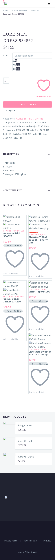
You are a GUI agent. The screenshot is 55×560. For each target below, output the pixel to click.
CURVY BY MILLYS (19, 10)
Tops (44, 235)
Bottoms (7, 231)
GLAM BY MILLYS (36, 12)
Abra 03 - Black (26, 456)
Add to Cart (27, 104)
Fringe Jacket (25, 425)
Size (5, 55)
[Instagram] (29, 530)
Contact (47, 541)
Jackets (20, 296)
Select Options (15, 245)
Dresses (39, 118)
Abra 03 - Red (25, 440)
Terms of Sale (30, 541)
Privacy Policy (10, 541)
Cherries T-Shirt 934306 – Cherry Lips (38, 240)
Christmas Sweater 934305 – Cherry (40, 353)
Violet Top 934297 (39, 291)
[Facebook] (25, 530)
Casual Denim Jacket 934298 (12, 300)
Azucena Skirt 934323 (11, 234)
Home (6, 10)
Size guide (10, 110)
